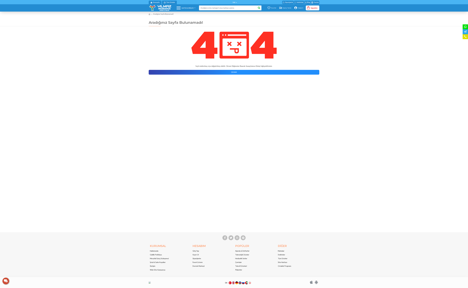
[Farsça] (249, 282)
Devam (234, 72)
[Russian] (243, 282)
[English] (233, 282)
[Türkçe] (230, 282)
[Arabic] (246, 282)
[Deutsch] (236, 282)
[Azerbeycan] (240, 282)
